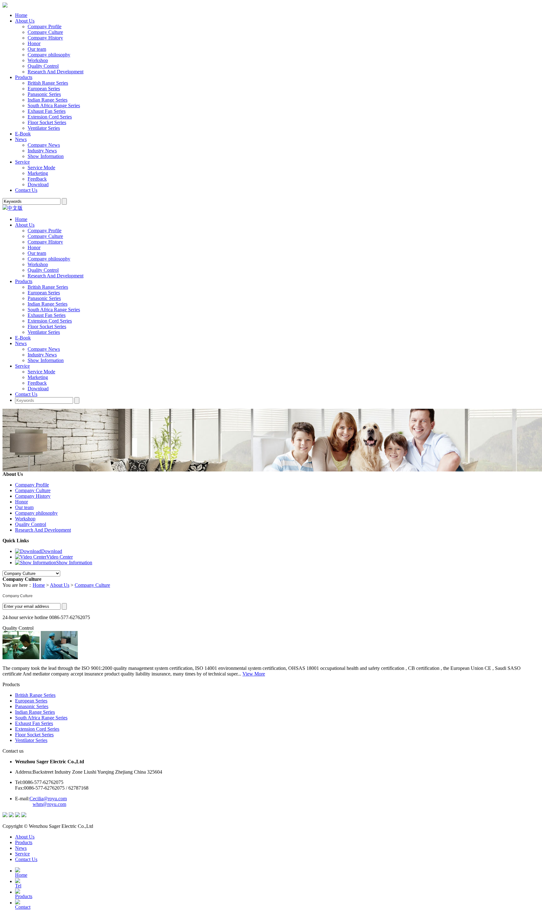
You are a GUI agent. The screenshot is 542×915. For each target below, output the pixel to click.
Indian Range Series (47, 100)
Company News (44, 145)
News (21, 139)
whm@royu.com (49, 804)
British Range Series (48, 83)
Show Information (46, 156)
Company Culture (45, 32)
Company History (45, 37)
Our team (37, 49)
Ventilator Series (44, 128)
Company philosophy (49, 54)
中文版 (15, 208)
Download (38, 184)
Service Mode (41, 167)
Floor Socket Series (47, 122)
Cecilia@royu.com (48, 798)
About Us (25, 21)
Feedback (37, 178)
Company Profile (44, 26)
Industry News (42, 150)
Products (23, 77)
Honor (34, 43)
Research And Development (55, 71)
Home (21, 15)
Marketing (38, 173)
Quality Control (43, 66)
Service (22, 162)
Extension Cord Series (50, 116)
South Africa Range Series (54, 105)
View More (253, 673)
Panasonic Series (44, 94)
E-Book (23, 133)
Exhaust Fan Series (47, 111)
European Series (44, 88)
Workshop (38, 60)
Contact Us (26, 190)
